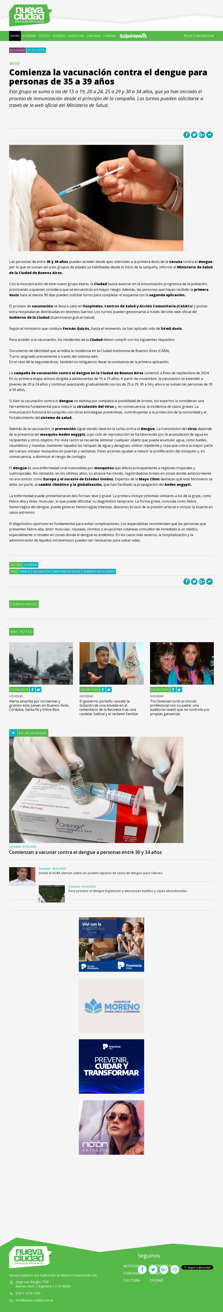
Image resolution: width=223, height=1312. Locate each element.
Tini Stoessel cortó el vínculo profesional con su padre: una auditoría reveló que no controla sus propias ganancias (179, 707)
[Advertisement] (111, 1191)
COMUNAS (109, 36)
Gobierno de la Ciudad (99, 571)
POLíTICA (44, 36)
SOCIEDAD (59, 36)
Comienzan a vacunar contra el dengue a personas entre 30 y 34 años (85, 852)
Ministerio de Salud (66, 571)
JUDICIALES (93, 36)
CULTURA (131, 1280)
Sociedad (17, 50)
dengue (25, 571)
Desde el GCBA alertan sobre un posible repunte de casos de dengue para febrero (101, 873)
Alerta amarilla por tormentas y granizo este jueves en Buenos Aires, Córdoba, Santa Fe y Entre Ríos (39, 705)
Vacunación (41, 571)
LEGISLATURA (76, 36)
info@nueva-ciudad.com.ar (34, 1300)
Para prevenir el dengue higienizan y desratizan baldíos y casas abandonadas (127, 891)
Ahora (15, 36)
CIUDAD (156, 1280)
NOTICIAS (131, 1266)
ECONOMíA (29, 36)
